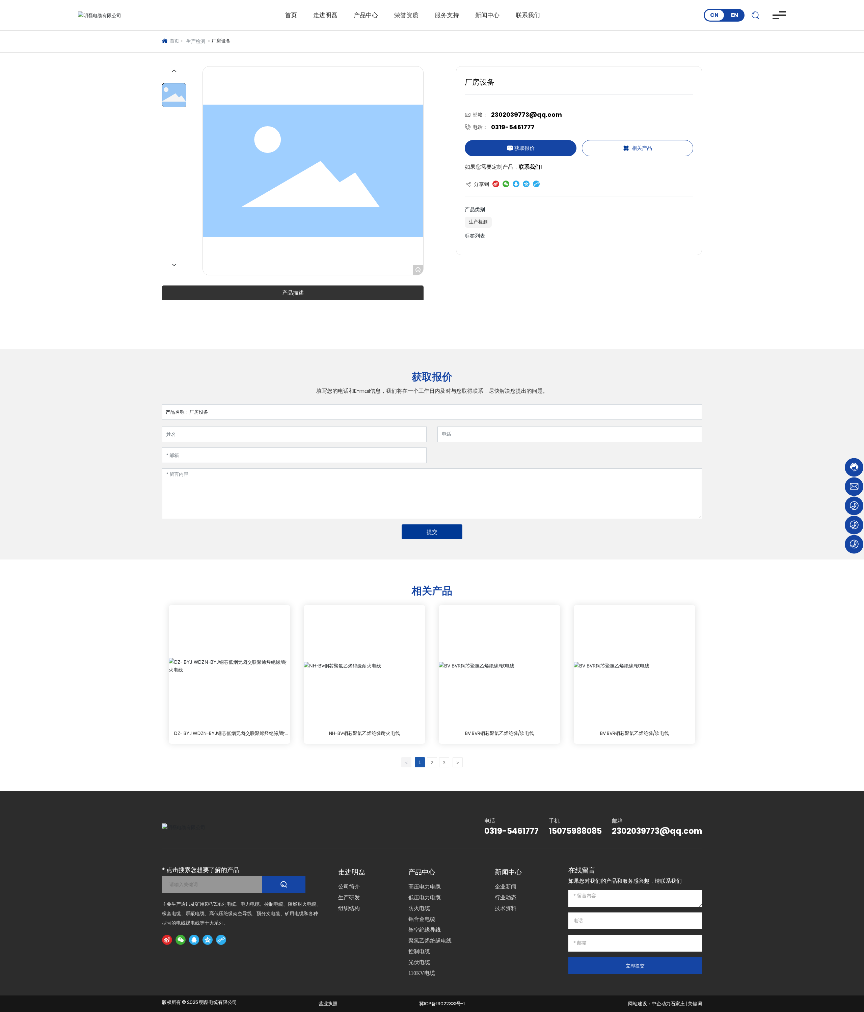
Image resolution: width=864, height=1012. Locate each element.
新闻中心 (487, 15)
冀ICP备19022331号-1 (442, 1003)
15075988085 (575, 831)
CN (714, 15)
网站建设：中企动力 (649, 1003)
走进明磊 (325, 15)
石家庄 (678, 1003)
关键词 (695, 1003)
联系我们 (528, 15)
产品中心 (366, 15)
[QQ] (194, 940)
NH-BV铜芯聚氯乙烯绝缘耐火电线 (364, 733)
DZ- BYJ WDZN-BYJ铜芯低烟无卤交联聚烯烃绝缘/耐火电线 (229, 737)
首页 (291, 15)
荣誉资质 (406, 15)
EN (734, 15)
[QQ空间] (207, 940)
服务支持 (447, 15)
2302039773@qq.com (526, 114)
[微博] (167, 940)
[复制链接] (221, 940)
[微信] (181, 940)
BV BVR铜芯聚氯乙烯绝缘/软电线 (499, 733)
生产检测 (195, 41)
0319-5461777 (513, 127)
